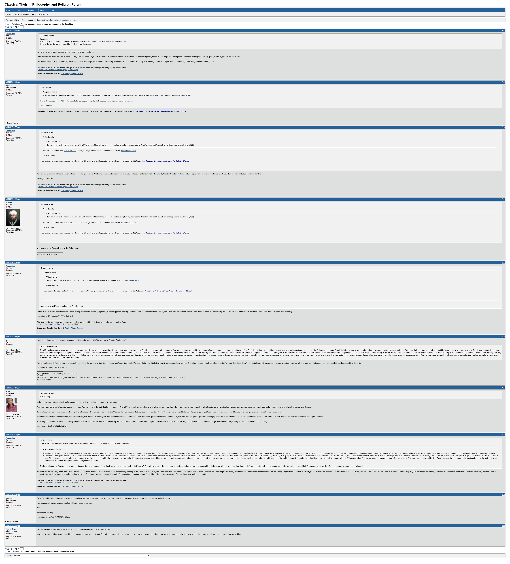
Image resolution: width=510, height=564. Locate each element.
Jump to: (9, 556)
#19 (503, 495)
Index (8, 10)
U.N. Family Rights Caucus (72, 74)
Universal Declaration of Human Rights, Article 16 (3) (58, 70)
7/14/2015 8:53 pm (12, 127)
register (45, 14)
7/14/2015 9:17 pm (12, 388)
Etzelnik (9, 203)
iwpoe (8, 340)
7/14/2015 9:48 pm (12, 495)
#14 (503, 199)
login (38, 14)
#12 (503, 82)
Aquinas (9, 86)
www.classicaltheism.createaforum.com (60, 20)
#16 (503, 337)
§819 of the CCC (66, 101)
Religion (15, 24)
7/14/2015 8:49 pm (12, 30)
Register (31, 10)
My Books (40, 376)
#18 (503, 435)
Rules (42, 10)
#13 (503, 127)
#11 (503, 30)
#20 (503, 526)
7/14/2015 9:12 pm (12, 337)
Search (19, 10)
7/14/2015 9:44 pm (12, 435)
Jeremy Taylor (11, 529)
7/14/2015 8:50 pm (12, 82)
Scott (8, 391)
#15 (503, 263)
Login (53, 10)
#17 (503, 388)
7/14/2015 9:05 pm (12, 263)
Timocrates (10, 34)
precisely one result (125, 101)
